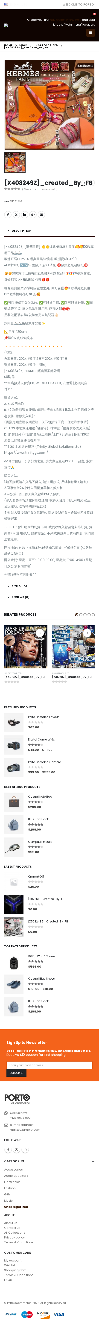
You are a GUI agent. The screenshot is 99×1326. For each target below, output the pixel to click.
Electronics (12, 1182)
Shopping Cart (15, 1270)
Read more (39, 633)
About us (10, 1223)
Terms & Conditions (18, 1242)
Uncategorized (12, 673)
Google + (33, 214)
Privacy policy (14, 1237)
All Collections (14, 1232)
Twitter (16, 214)
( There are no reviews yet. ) (40, 189)
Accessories (13, 1169)
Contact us (12, 1228)
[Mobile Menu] (90, 33)
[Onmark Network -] (13, 25)
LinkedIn (24, 214)
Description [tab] (22, 231)
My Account (12, 1260)
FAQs (8, 1280)
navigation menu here (65, 20)
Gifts (7, 1194)
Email (41, 214)
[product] (25, 646)
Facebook (8, 214)
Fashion (10, 1188)
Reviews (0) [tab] (20, 597)
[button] (77, 615)
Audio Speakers (16, 1176)
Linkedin (25, 1149)
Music (8, 1200)
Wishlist (9, 1265)
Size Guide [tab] (19, 586)
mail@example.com (25, 1129)
